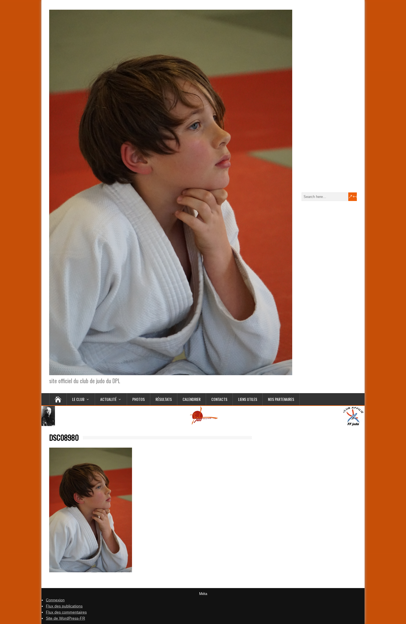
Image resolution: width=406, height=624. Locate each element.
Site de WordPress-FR (65, 618)
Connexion (55, 600)
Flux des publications (64, 606)
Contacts (219, 399)
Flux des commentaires (66, 612)
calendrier (192, 399)
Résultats (163, 399)
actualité (108, 399)
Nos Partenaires (281, 399)
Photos (138, 399)
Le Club (78, 399)
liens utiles (247, 399)
